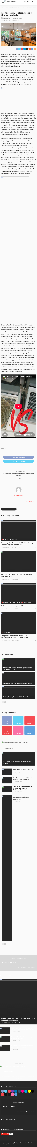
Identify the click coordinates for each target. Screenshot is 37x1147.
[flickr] (22, 1091)
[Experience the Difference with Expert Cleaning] (18, 678)
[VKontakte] (29, 730)
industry (11, 371)
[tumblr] (19, 1091)
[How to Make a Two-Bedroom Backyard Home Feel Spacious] (5, 1039)
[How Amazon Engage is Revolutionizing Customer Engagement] (7, 868)
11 (35, 547)
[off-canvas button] (3, 2)
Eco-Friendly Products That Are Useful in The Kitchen (17, 762)
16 (35, 579)
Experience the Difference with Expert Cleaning (17, 683)
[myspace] (32, 1091)
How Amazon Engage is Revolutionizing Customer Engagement (20, 797)
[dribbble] (18, 730)
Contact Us (23, 1143)
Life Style (12, 602)
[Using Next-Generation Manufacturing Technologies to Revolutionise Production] (18, 623)
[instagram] (12, 1091)
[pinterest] (29, 720)
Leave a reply (8, 509)
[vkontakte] (15, 1094)
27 (35, 608)
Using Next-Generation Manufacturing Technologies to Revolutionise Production (15, 636)
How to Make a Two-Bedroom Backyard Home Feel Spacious (22, 1037)
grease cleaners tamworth (9, 79)
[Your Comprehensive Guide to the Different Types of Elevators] (7, 780)
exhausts (9, 152)
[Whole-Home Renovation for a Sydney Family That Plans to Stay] (18, 561)
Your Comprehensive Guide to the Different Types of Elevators (23, 778)
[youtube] (2, 1094)
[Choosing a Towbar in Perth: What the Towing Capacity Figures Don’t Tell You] (18, 530)
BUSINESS (4, 9)
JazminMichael (7, 18)
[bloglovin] (5, 1094)
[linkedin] (15, 1091)
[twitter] (18, 720)
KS (5, 448)
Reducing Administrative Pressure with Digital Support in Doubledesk (18, 1019)
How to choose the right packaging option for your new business (18, 474)
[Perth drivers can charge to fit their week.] (18, 593)
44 (35, 640)
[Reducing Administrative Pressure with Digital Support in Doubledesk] (18, 1001)
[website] (2, 501)
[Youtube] (7, 730)
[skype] (25, 1091)
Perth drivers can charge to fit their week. (15, 606)
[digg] (9, 1094)
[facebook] (7, 720)
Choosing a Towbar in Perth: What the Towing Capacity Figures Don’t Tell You (17, 544)
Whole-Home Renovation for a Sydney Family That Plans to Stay (16, 575)
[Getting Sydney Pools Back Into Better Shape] (18, 692)
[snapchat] (29, 1091)
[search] (33, 2)
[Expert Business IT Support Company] (18, 1)
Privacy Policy (14, 1143)
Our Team (31, 1143)
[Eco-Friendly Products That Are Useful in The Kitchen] (18, 759)
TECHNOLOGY (13, 539)
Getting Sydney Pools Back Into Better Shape (17, 697)
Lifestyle (12, 570)
